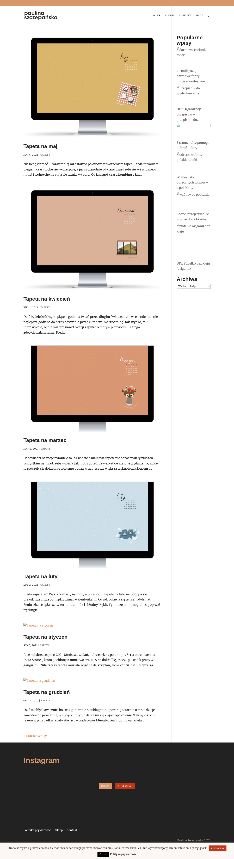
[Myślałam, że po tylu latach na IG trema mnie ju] (39, 779)
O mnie (170, 15)
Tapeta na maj (40, 146)
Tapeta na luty (40, 576)
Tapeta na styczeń (45, 637)
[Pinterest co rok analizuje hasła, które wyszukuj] (194, 779)
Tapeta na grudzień (46, 692)
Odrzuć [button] (103, 854)
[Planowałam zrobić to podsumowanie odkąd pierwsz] (163, 779)
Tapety (45, 154)
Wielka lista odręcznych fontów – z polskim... (192, 182)
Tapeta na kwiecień (46, 299)
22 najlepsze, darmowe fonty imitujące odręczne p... (193, 76)
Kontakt (185, 15)
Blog (200, 15)
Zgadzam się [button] (217, 848)
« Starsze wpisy (35, 736)
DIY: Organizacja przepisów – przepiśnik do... (189, 114)
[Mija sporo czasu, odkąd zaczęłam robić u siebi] (70, 779)
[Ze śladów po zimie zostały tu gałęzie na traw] (101, 779)
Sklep (156, 15)
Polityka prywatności (37, 830)
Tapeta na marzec (44, 440)
